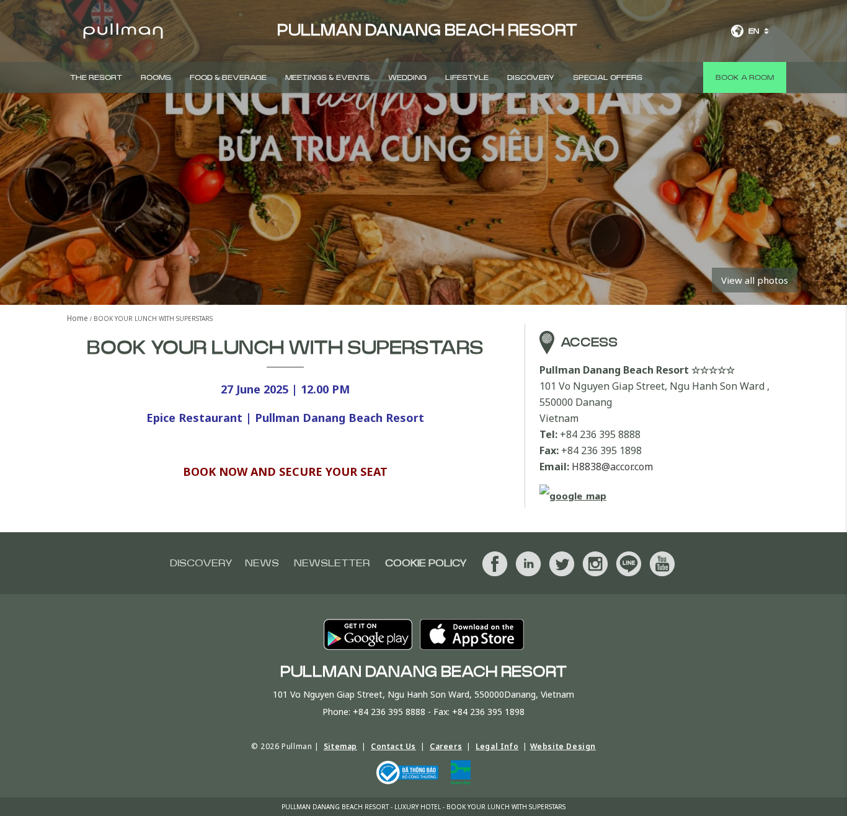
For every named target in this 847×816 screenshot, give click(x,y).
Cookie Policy (426, 563)
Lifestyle (467, 77)
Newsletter (332, 563)
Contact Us (393, 746)
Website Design (563, 746)
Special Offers (607, 77)
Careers (446, 746)
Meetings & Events (327, 77)
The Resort (96, 77)
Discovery (530, 77)
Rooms (156, 77)
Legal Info (497, 746)
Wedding (407, 77)
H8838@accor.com (612, 466)
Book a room (745, 77)
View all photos (754, 280)
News (262, 563)
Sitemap (340, 746)
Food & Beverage (228, 77)
